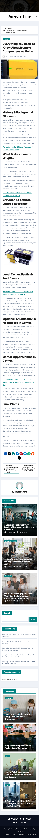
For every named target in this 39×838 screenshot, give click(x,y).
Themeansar (19, 831)
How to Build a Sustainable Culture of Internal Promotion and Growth (18, 774)
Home (7, 835)
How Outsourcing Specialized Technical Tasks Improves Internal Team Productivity (18, 596)
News (7, 756)
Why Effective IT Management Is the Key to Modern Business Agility (19, 561)
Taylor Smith (12, 56)
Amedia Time (20, 16)
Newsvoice (29, 829)
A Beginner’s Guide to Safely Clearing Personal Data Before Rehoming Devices (18, 656)
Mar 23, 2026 (23, 532)
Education (9, 698)
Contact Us (21, 835)
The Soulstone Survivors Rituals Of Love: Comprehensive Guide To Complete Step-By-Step (19, 382)
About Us (14, 835)
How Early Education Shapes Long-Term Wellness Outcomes (18, 716)
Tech (14, 541)
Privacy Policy (31, 835)
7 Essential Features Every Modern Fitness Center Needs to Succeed (19, 527)
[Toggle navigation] (3, 16)
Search (7, 613)
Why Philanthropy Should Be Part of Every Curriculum (18, 746)
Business (6, 39)
